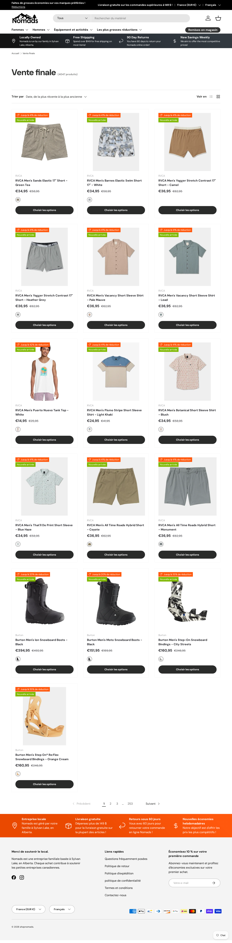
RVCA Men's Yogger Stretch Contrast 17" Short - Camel (187, 183)
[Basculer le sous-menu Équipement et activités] (91, 30)
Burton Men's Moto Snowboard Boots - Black (114, 642)
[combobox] (121, 18)
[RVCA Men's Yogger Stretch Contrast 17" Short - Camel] (187, 142)
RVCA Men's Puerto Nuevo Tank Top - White (42, 412)
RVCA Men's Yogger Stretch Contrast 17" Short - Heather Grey (44, 298)
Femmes (18, 30)
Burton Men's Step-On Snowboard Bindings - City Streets (182, 642)
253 (130, 804)
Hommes (39, 30)
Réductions (18, 7)
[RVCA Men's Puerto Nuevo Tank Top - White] (44, 371)
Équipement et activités (71, 30)
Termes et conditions (119, 888)
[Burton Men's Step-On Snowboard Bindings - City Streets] (187, 601)
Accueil (15, 53)
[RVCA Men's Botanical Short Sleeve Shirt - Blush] (187, 371)
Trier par (18, 96)
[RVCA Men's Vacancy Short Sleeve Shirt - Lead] (187, 257)
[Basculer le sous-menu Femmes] (27, 30)
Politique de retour (117, 866)
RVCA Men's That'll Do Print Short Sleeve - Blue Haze (44, 527)
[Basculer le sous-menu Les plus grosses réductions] (140, 30)
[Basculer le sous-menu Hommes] (48, 30)
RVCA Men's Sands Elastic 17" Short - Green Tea (41, 183)
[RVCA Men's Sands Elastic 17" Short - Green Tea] (44, 142)
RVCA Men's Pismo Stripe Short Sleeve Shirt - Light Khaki (114, 412)
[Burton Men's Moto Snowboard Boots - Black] (116, 601)
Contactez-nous (115, 895)
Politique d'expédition (119, 873)
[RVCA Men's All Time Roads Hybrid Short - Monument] (187, 486)
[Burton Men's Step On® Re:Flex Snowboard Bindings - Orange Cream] (44, 716)
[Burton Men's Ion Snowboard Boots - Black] (44, 601)
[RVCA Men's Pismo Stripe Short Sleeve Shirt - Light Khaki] (116, 371)
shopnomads (26, 926)
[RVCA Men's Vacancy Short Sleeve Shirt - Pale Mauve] (116, 257)
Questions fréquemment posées (126, 859)
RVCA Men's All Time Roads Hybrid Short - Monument (187, 527)
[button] (218, 18)
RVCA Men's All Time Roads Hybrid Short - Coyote (115, 527)
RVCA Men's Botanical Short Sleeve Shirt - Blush (187, 412)
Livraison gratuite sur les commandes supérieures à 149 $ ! (135, 5)
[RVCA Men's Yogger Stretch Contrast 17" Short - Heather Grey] (44, 257)
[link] (81, 804)
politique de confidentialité (123, 881)
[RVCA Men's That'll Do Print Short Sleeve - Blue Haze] (44, 486)
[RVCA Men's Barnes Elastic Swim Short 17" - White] (116, 142)
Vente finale (29, 53)
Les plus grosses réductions (117, 30)
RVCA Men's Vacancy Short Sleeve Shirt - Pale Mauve (115, 298)
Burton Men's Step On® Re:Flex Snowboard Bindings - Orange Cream (42, 757)
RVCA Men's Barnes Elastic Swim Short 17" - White (114, 183)
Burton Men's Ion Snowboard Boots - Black (41, 642)
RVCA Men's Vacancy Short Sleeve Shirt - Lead (186, 298)
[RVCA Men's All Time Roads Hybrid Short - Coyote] (116, 486)
